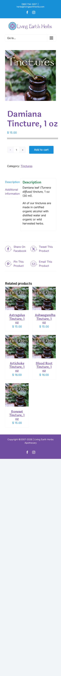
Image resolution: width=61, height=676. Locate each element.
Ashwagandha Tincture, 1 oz (45, 319)
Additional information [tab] (11, 191)
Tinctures (26, 166)
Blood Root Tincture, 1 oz (44, 367)
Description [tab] (11, 182)
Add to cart (41, 149)
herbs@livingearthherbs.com (30, 6)
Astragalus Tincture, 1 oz (17, 319)
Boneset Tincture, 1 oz (17, 415)
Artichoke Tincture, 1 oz (17, 367)
